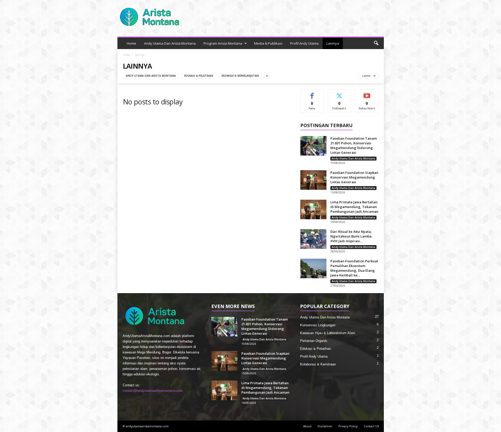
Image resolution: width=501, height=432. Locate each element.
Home (131, 43)
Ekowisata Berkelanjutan (240, 76)
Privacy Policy (348, 426)
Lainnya (332, 43)
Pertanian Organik (313, 341)
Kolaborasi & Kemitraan (318, 364)
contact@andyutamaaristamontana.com (153, 391)
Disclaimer (325, 426)
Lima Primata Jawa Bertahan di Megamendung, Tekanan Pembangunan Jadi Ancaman (354, 207)
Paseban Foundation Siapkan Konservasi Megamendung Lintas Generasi (354, 177)
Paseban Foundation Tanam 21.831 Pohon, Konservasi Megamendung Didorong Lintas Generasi (353, 145)
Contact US (371, 426)
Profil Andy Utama (304, 43)
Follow (339, 93)
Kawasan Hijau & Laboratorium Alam (327, 333)
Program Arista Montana (223, 43)
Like (312, 93)
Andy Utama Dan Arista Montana (170, 43)
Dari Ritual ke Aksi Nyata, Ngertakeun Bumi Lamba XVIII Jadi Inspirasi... (351, 236)
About (307, 426)
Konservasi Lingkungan (317, 325)
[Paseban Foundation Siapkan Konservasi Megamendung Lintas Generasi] (313, 180)
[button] (376, 43)
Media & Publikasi (268, 43)
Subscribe (367, 93)
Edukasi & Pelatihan (198, 76)
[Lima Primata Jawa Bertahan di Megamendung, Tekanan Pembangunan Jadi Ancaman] (313, 209)
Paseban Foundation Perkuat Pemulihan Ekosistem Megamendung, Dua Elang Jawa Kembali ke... (354, 268)
